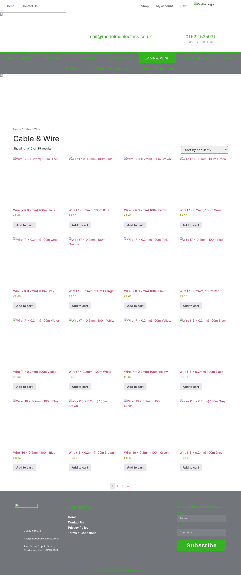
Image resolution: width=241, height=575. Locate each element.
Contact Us (30, 6)
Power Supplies (196, 58)
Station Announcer (111, 68)
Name (180, 512)
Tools (228, 58)
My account (164, 6)
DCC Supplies (18, 58)
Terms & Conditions (82, 533)
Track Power (84, 58)
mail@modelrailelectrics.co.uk (120, 36)
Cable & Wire (156, 58)
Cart (183, 6)
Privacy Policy (78, 527)
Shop (145, 6)
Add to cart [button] (24, 225)
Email (180, 527)
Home (10, 6)
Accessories (120, 58)
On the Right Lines (158, 68)
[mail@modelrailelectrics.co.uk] (120, 25)
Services (74, 68)
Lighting (52, 58)
